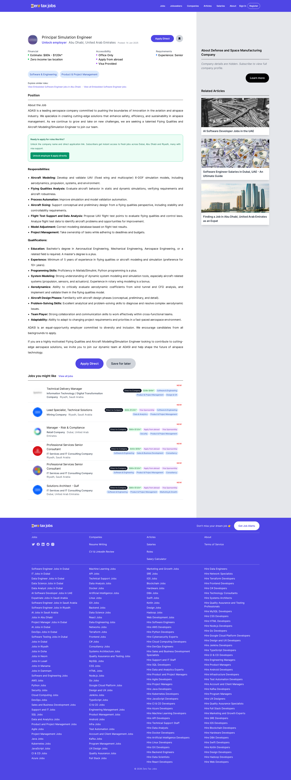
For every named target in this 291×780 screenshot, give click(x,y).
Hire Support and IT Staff (161, 659)
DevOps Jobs (39, 699)
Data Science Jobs (100, 612)
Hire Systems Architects (218, 597)
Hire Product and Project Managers (167, 674)
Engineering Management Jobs (107, 709)
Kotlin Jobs (153, 602)
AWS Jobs (37, 680)
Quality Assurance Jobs (102, 753)
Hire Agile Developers (159, 679)
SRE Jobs (152, 573)
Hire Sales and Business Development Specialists (168, 653)
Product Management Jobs (104, 714)
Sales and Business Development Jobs (54, 704)
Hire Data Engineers (215, 568)
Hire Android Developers (218, 669)
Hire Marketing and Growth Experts (224, 713)
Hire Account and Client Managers (224, 684)
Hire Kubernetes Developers (163, 693)
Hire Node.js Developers (218, 625)
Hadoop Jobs (154, 612)
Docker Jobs (96, 588)
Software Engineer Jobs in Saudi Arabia (54, 602)
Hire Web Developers (216, 761)
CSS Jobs (94, 665)
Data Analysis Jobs (100, 583)
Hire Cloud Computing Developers (166, 641)
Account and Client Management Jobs (111, 733)
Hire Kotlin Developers (217, 747)
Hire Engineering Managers (219, 659)
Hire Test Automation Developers (223, 679)
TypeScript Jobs (98, 699)
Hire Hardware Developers (219, 732)
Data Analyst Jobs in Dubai (47, 588)
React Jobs (95, 617)
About (233, 6)
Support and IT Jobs (43, 709)
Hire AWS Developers (159, 627)
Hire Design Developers (217, 752)
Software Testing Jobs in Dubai (50, 636)
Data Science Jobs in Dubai (47, 583)
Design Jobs (154, 607)
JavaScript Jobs (41, 748)
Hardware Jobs (155, 588)
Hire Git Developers (158, 747)
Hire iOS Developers (215, 722)
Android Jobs (97, 719)
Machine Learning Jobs (102, 568)
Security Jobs (39, 690)
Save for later (121, 363)
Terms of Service (214, 544)
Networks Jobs (98, 627)
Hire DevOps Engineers (160, 646)
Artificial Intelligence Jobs (104, 593)
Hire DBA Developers (216, 737)
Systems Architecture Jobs (104, 651)
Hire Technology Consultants (220, 593)
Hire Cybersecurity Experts (162, 636)
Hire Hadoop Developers (218, 756)
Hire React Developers (159, 761)
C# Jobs (94, 641)
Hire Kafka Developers (217, 688)
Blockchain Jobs (156, 583)
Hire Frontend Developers (219, 583)
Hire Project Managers (159, 684)
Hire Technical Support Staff (163, 722)
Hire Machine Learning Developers (166, 713)
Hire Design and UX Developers (222, 640)
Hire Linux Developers (159, 742)
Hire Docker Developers (160, 732)
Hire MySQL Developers (218, 611)
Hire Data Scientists (158, 756)
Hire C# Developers (215, 588)
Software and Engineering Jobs (50, 675)
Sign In (242, 6)
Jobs (162, 6)
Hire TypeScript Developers (220, 650)
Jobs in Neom (39, 656)
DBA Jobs (152, 593)
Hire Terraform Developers (219, 578)
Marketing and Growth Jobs (163, 568)
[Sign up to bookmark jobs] (179, 38)
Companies (193, 6)
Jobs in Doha (39, 651)
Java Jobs (37, 738)
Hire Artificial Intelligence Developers (168, 737)
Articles (208, 6)
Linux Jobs (95, 597)
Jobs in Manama (41, 665)
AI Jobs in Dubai (41, 627)
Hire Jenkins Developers (218, 645)
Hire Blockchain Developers (220, 727)
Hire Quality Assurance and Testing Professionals (224, 604)
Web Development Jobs (160, 617)
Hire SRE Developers (216, 718)
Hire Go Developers (215, 630)
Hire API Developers (158, 718)
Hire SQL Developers (159, 664)
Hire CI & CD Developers (161, 703)
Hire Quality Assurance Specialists (223, 703)
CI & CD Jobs (39, 753)
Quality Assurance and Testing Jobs (109, 656)
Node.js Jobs (96, 675)
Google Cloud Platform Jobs (105, 685)
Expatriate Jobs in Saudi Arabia (50, 597)
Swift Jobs (153, 597)
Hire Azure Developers (160, 708)
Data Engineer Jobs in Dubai (48, 578)
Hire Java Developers (159, 688)
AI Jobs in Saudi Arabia (45, 612)
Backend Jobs (97, 607)
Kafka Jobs (95, 738)
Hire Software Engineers (161, 622)
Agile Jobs (38, 729)
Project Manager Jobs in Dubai (49, 622)
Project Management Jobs (47, 733)
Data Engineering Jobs (102, 622)
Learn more (257, 78)
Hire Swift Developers (216, 742)
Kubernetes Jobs (41, 743)
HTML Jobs (95, 670)
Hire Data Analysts (157, 727)
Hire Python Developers (160, 631)
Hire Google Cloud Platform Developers (227, 635)
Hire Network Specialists (218, 573)
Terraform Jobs (98, 631)
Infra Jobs (95, 724)
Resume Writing (98, 544)
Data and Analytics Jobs (46, 719)
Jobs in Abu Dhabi (42, 617)
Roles (150, 551)
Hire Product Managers (217, 664)
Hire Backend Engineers (160, 752)
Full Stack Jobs (98, 758)
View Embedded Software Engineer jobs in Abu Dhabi (54, 86)
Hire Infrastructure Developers (221, 674)
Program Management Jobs (105, 743)
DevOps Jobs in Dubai (44, 631)
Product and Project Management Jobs (54, 724)
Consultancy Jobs (99, 646)
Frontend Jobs (97, 636)
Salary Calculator (156, 558)
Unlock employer (54, 42)
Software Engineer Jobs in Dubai (50, 568)
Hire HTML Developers (217, 620)
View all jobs (66, 376)
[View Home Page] (43, 6)
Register (253, 6)
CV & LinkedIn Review (101, 551)
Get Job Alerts (246, 525)
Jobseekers (176, 6)
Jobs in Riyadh (40, 646)
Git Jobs (94, 602)
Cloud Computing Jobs (45, 695)
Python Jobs (39, 685)
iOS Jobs (152, 578)
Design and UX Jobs (100, 690)
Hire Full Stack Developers (219, 708)
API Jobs (94, 573)
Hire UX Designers (214, 698)
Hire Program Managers (218, 693)
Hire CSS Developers (216, 616)
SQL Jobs (37, 714)
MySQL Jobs (96, 661)
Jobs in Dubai (39, 641)
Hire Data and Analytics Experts (165, 669)
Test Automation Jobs (101, 729)
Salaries (221, 6)
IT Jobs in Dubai (41, 573)
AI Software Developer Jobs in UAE (52, 593)
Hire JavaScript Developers (162, 698)
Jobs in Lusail (39, 661)
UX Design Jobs (98, 748)
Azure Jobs (38, 758)
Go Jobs (94, 680)
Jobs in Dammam (42, 670)
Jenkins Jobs (96, 695)
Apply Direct (162, 38)
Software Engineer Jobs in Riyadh (51, 607)
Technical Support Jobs (102, 578)
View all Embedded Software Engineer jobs (105, 86)
